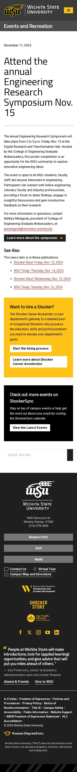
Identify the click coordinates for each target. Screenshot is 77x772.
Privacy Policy (32, 703)
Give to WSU (44, 682)
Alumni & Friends (16, 682)
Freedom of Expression (34, 699)
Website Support (61, 712)
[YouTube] (47, 632)
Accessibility (12, 712)
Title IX (36, 707)
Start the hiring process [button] (31, 348)
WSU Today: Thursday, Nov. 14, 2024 (39, 271)
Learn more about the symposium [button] (32, 238)
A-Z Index (10, 699)
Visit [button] (38, 548)
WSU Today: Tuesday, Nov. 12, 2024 (38, 287)
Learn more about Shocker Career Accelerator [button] (33, 362)
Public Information (35, 712)
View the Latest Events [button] (30, 428)
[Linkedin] (56, 632)
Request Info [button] (38, 537)
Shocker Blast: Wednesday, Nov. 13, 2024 (42, 279)
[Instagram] (38, 632)
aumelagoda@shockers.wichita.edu (28, 229)
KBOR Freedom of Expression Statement (33, 716)
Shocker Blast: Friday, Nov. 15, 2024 (38, 262)
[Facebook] (20, 632)
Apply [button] (39, 559)
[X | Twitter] (29, 632)
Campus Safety (53, 707)
